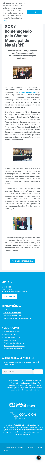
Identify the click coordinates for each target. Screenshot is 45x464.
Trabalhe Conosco (10, 447)
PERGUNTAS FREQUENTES (12, 315)
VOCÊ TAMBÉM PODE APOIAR (22, 261)
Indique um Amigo (10, 340)
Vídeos (6, 450)
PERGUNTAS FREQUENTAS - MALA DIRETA (17, 318)
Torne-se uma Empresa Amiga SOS (15, 349)
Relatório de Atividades (10, 310)
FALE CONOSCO (9, 296)
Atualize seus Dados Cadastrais (14, 346)
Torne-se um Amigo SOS (11, 332)
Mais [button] (5, 21)
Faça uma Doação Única (12, 337)
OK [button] (35, 12)
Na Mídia (21, 447)
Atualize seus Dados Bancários (14, 343)
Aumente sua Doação (11, 334)
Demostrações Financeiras (12, 313)
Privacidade (30, 447)
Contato (39, 447)
